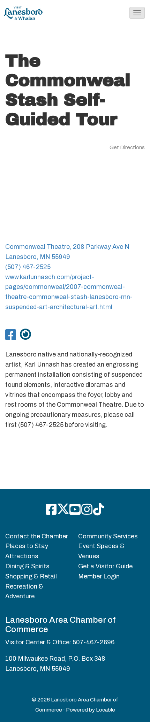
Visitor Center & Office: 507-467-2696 (59, 642)
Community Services (108, 536)
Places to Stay (26, 546)
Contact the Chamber (36, 536)
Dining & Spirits (27, 566)
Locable (105, 710)
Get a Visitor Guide (105, 566)
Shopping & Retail (31, 576)
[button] (137, 13)
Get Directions (127, 147)
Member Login (99, 576)
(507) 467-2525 (28, 266)
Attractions (21, 556)
